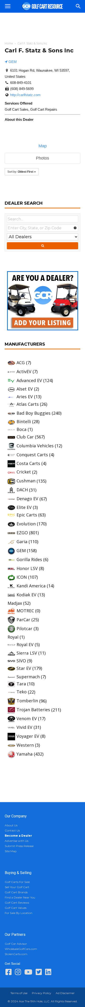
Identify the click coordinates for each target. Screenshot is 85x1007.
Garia (22, 541)
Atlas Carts (28, 404)
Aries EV (25, 396)
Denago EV (27, 498)
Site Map (11, 851)
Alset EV (25, 389)
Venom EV (27, 718)
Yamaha (25, 754)
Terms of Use (18, 993)
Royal (13, 637)
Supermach (28, 676)
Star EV (24, 668)
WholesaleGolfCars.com (21, 949)
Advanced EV (29, 380)
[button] (78, 6)
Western (25, 745)
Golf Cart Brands (16, 892)
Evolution (26, 524)
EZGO (22, 532)
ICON (22, 577)
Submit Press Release (19, 846)
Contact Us (12, 830)
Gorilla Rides (29, 559)
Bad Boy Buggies (34, 413)
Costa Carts (28, 463)
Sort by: (20, 171)
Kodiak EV (26, 594)
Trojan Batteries (33, 709)
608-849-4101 (20, 83)
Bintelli (24, 421)
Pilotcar (24, 628)
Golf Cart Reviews (17, 902)
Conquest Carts (32, 454)
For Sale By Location (18, 913)
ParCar (23, 619)
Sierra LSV (27, 653)
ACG (21, 362)
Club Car (25, 437)
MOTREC (25, 610)
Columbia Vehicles (35, 446)
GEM (12, 62)
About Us (11, 825)
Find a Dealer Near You (20, 897)
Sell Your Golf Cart (17, 887)
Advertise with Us (16, 841)
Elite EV (24, 507)
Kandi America (31, 586)
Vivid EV (24, 727)
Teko (22, 692)
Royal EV (25, 644)
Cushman (26, 481)
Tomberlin (27, 700)
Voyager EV (28, 736)
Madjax (15, 603)
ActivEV (24, 371)
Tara (21, 684)
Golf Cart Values (15, 907)
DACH (22, 489)
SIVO (21, 661)
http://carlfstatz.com (25, 95)
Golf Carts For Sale (17, 882)
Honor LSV (27, 568)
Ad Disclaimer (65, 993)
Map (42, 146)
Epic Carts (27, 515)
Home (9, 43)
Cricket (24, 472)
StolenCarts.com (16, 954)
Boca (21, 429)
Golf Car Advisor (16, 943)
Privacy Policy (41, 993)
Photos (42, 158)
